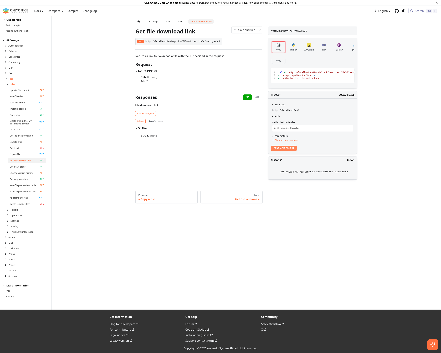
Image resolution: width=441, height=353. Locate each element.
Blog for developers (122, 324)
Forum (189, 324)
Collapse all (346, 95)
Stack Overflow (271, 324)
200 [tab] (247, 97)
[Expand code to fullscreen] (350, 72)
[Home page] (138, 21)
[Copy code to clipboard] (344, 72)
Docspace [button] (54, 11)
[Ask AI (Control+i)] (432, 344)
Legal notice (117, 335)
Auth (277, 116)
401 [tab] (257, 97)
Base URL (279, 104)
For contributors (120, 329)
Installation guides (197, 335)
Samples (73, 11)
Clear (350, 160)
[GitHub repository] (397, 11)
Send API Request (284, 148)
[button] (24, 19)
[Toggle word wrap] (338, 72)
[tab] (140, 121)
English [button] (383, 11)
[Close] (436, 3)
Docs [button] (37, 11)
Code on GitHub (195, 329)
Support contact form (199, 340)
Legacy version (119, 340)
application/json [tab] (145, 113)
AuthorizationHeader (283, 122)
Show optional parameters (287, 140)
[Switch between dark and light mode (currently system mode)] (403, 11)
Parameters (281, 136)
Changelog (90, 11)
